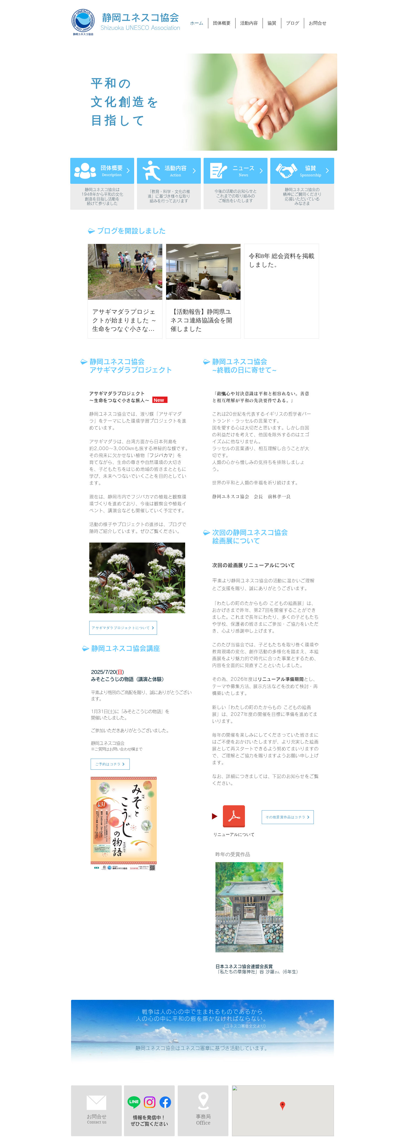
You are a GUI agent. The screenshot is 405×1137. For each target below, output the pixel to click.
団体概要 (112, 168)
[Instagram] (149, 1102)
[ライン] (134, 1102)
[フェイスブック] (165, 1102)
